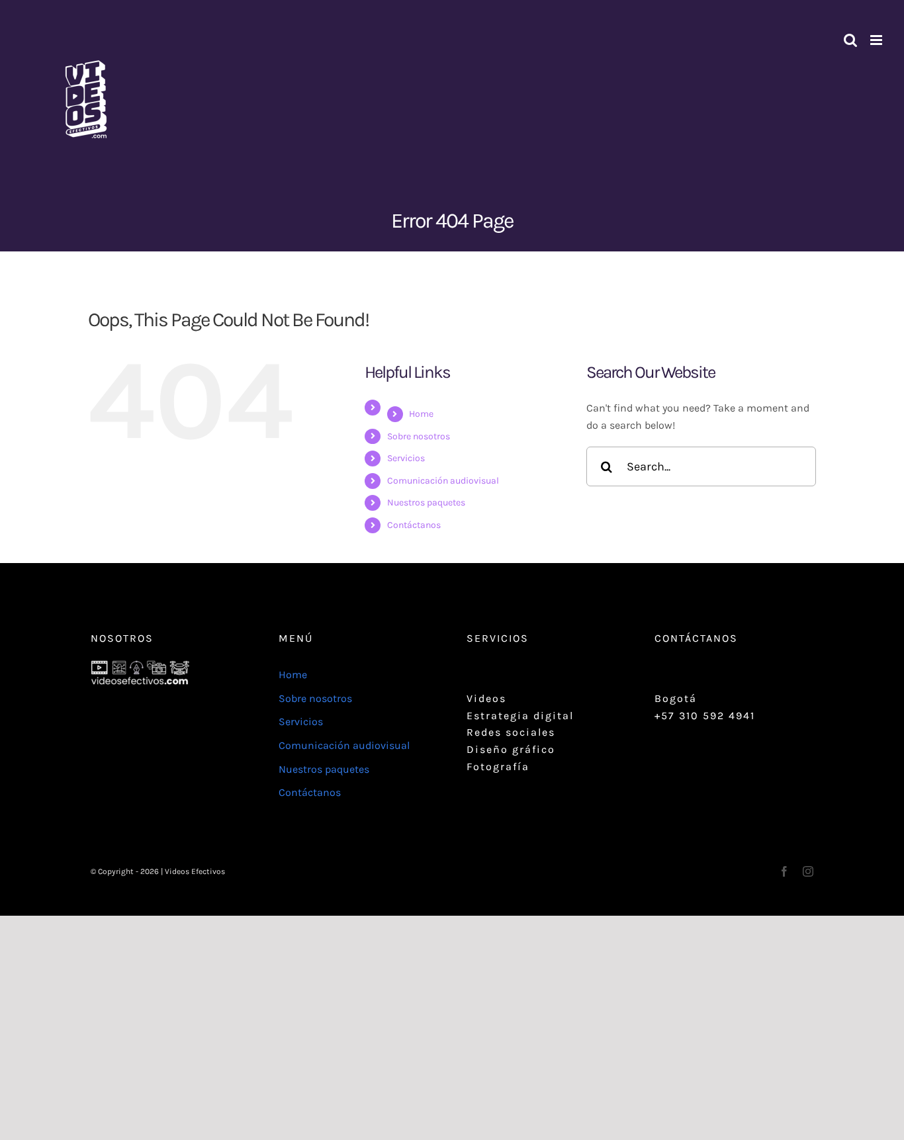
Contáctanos (414, 525)
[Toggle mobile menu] (877, 40)
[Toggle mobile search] (850, 40)
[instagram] (808, 871)
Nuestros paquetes (426, 502)
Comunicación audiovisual (443, 480)
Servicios (406, 458)
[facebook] (784, 871)
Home (421, 413)
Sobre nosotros (418, 436)
